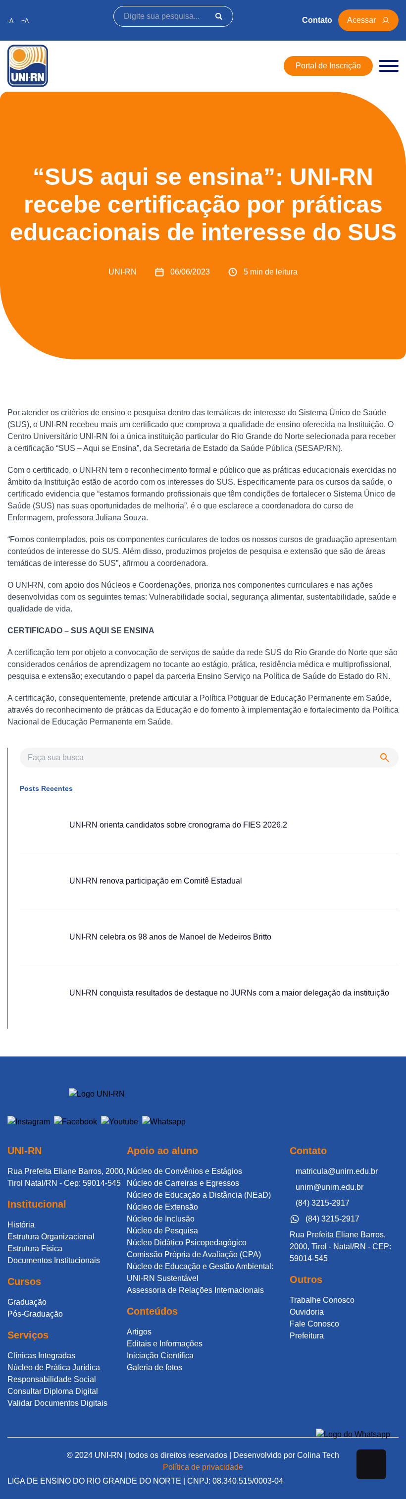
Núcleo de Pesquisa (162, 1230)
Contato (317, 20)
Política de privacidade (203, 1467)
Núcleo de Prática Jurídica (53, 1367)
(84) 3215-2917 (323, 1203)
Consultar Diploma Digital (52, 1391)
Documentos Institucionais (53, 1260)
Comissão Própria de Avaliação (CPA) (194, 1254)
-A (10, 20)
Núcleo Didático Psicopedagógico (187, 1242)
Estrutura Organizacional (51, 1236)
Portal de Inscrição (328, 65)
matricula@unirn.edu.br (337, 1171)
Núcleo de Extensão (162, 1207)
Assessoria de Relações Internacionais (195, 1290)
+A (25, 20)
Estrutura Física (34, 1248)
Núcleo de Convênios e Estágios (184, 1171)
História (21, 1225)
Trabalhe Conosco (322, 1300)
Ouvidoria (307, 1312)
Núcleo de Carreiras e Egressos (183, 1183)
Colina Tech (318, 1455)
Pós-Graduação (35, 1314)
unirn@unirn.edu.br (329, 1187)
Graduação (27, 1302)
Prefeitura (307, 1336)
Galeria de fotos (154, 1367)
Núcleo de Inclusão (161, 1219)
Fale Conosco (314, 1324)
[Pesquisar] (219, 16)
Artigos (139, 1332)
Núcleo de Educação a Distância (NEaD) (199, 1195)
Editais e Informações (165, 1343)
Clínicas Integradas (41, 1355)
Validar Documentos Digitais (57, 1403)
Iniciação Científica (160, 1355)
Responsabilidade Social (51, 1379)
